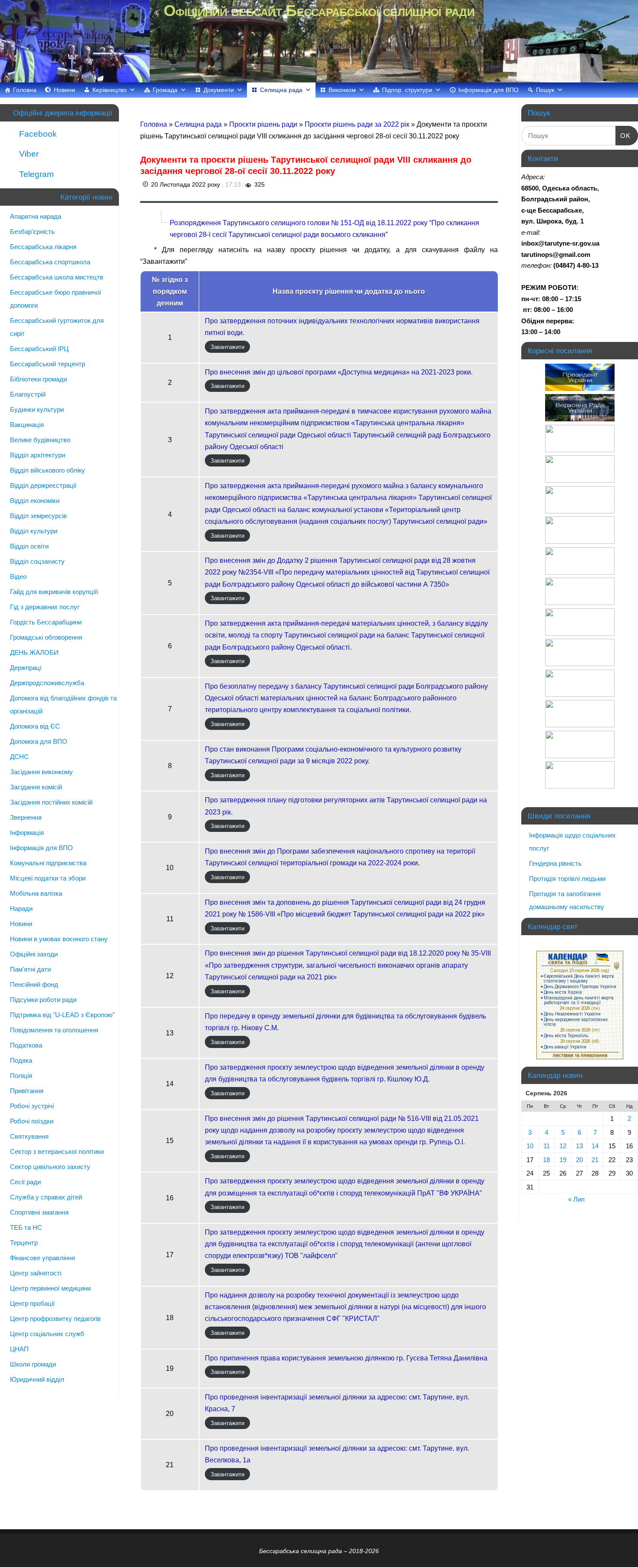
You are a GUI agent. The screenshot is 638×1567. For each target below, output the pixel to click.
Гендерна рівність (555, 863)
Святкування (29, 1136)
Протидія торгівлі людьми (567, 878)
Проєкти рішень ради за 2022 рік (358, 124)
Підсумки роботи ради (43, 999)
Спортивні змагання (39, 1212)
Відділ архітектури (37, 455)
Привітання (26, 1090)
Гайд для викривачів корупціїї (54, 591)
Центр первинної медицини (50, 1288)
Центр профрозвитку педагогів (55, 1318)
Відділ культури (33, 531)
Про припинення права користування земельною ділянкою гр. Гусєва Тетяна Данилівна (346, 1358)
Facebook (37, 133)
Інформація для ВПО (488, 89)
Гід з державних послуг (44, 607)
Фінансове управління (42, 1257)
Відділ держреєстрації (43, 485)
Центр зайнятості (35, 1273)
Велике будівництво (40, 439)
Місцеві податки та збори (48, 878)
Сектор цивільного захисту (50, 1166)
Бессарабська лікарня (43, 246)
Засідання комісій (36, 787)
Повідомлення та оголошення (54, 1030)
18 (546, 1159)
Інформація (27, 832)
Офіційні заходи (34, 954)
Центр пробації (32, 1303)
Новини (64, 89)
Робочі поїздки (31, 1121)
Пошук (545, 89)
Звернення (26, 817)
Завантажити (227, 346)
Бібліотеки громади (38, 379)
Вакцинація (27, 424)
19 (562, 1159)
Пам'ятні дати (30, 969)
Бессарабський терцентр (47, 364)
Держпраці (25, 667)
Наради (21, 908)
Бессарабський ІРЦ (39, 348)
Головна (24, 89)
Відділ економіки (34, 500)
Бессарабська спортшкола (50, 262)
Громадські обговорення (46, 637)
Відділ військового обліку (47, 470)
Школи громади (33, 1364)
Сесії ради (25, 1182)
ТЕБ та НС (26, 1227)
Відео (18, 576)
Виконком (342, 89)
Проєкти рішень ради (264, 124)
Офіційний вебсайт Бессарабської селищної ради (319, 11)
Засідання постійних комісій (51, 802)
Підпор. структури (407, 89)
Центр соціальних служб (47, 1333)
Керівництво (109, 89)
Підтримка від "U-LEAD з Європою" (62, 1014)
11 (546, 1146)
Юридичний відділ (37, 1379)
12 (562, 1146)
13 (579, 1146)
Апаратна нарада (35, 216)
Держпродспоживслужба (47, 683)
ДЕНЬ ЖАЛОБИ (34, 652)
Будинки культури (37, 409)
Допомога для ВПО (38, 741)
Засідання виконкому (41, 771)
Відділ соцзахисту (37, 561)
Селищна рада (281, 89)
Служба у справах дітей (46, 1197)
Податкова (26, 1045)
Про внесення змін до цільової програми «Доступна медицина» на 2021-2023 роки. (339, 372)
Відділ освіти (29, 546)
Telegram (35, 174)
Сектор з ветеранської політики (57, 1151)
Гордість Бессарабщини (46, 622)
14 (595, 1146)
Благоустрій (28, 394)
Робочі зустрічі (32, 1106)
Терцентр (24, 1242)
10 (529, 1146)
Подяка (21, 1060)
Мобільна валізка (36, 893)
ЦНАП (19, 1349)
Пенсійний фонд (34, 984)
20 (579, 1159)
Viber (28, 153)
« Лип (576, 1199)
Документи (219, 89)
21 (595, 1159)
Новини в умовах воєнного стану (59, 939)
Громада (165, 89)
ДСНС (19, 756)
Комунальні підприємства (48, 863)
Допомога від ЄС (35, 726)
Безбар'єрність (32, 231)
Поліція (21, 1075)
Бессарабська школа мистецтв (56, 277)
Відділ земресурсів (38, 515)
